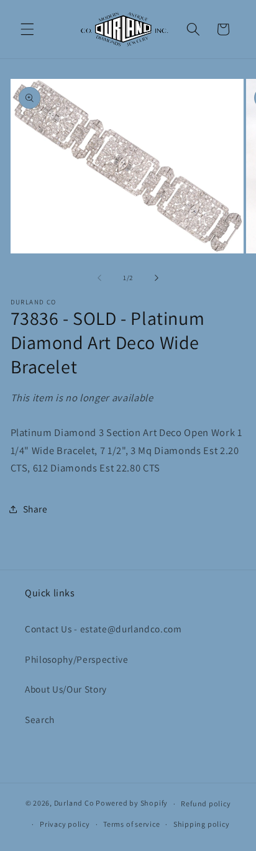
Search (40, 719)
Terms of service (131, 824)
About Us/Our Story (66, 689)
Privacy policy (65, 824)
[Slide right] (156, 277)
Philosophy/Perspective (77, 659)
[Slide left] (99, 277)
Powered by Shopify (132, 803)
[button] (27, 29)
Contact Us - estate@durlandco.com (103, 628)
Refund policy (206, 803)
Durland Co (74, 803)
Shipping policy (201, 824)
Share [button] (35, 509)
